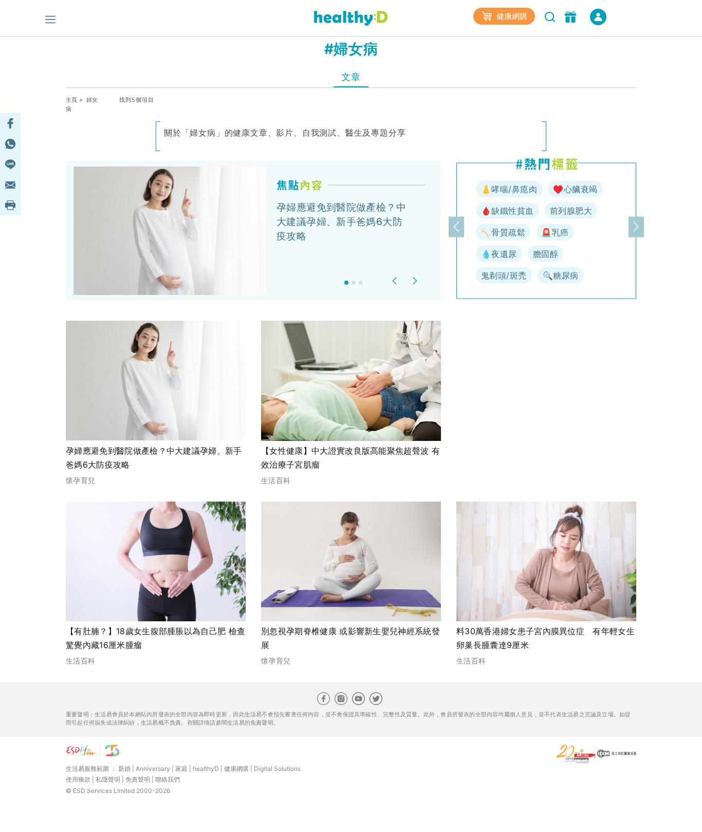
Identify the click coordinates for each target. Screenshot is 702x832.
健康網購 (510, 16)
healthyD (206, 768)
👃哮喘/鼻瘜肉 (509, 189)
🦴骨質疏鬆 (503, 232)
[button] (396, 281)
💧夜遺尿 (499, 254)
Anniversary (153, 768)
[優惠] (572, 16)
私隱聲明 (108, 779)
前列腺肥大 (571, 211)
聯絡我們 (167, 779)
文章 (350, 76)
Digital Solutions (277, 768)
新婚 (124, 768)
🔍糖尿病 (561, 275)
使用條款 (78, 779)
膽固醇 (545, 254)
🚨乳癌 (554, 232)
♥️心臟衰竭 (575, 189)
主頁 (72, 99)
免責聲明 (137, 779)
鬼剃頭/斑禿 (504, 275)
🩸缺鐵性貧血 (507, 211)
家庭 (181, 768)
